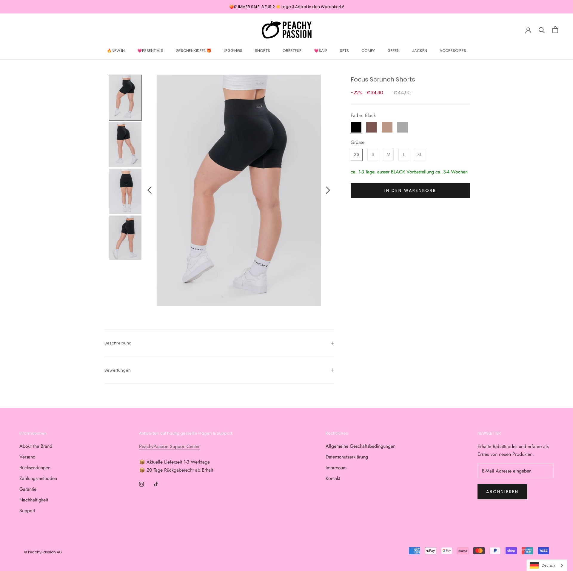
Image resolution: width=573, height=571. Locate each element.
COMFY (368, 50)
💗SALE (320, 50)
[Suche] (542, 30)
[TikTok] (156, 484)
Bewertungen (117, 370)
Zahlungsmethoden (38, 478)
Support (27, 510)
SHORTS (262, 50)
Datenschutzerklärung (347, 456)
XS (356, 154)
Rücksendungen (34, 467)
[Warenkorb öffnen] (555, 29)
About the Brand (35, 446)
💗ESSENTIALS (150, 50)
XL (419, 154)
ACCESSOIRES (453, 50)
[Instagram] (141, 484)
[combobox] (546, 565)
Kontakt (333, 478)
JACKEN (419, 50)
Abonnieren (502, 492)
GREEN (393, 50)
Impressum (336, 467)
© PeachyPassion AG (43, 552)
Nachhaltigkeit (33, 499)
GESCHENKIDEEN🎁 (193, 50)
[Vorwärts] (328, 190)
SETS (344, 50)
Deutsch (548, 565)
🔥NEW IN (116, 50)
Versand (27, 456)
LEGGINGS (233, 50)
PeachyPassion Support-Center (169, 446)
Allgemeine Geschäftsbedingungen (360, 446)
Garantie (27, 489)
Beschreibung (118, 343)
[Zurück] (149, 190)
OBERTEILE (292, 50)
